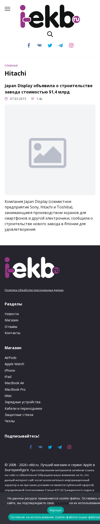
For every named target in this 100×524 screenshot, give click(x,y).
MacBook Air (14, 383)
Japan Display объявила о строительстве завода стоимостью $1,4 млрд (49, 88)
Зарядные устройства (22, 402)
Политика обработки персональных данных (34, 290)
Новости (12, 314)
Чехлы (10, 421)
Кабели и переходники (23, 408)
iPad (8, 376)
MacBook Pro (15, 389)
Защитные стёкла (19, 414)
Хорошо (56, 510)
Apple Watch (14, 364)
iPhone (10, 370)
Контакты (12, 333)
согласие (61, 503)
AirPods (11, 357)
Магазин (11, 320)
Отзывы (11, 326)
